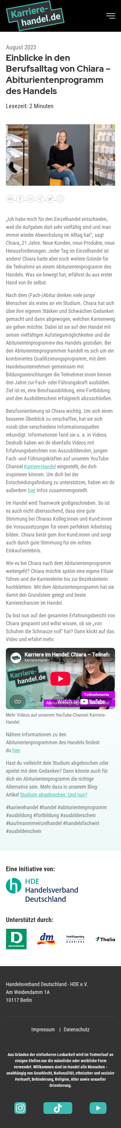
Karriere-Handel (40, 466)
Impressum (43, 1029)
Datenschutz (77, 1029)
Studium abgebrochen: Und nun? (54, 795)
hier (32, 490)
